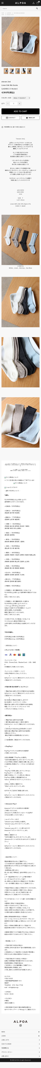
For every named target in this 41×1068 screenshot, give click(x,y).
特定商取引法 (5, 1048)
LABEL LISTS (5, 1040)
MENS (3, 1032)
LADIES (9, 13)
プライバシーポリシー (6, 1052)
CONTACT (11, 118)
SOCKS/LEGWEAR (19, 13)
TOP (2, 13)
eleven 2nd (10, 14)
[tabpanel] (20, 42)
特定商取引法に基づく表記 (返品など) (13, 127)
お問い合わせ (5, 1056)
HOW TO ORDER (6, 1044)
